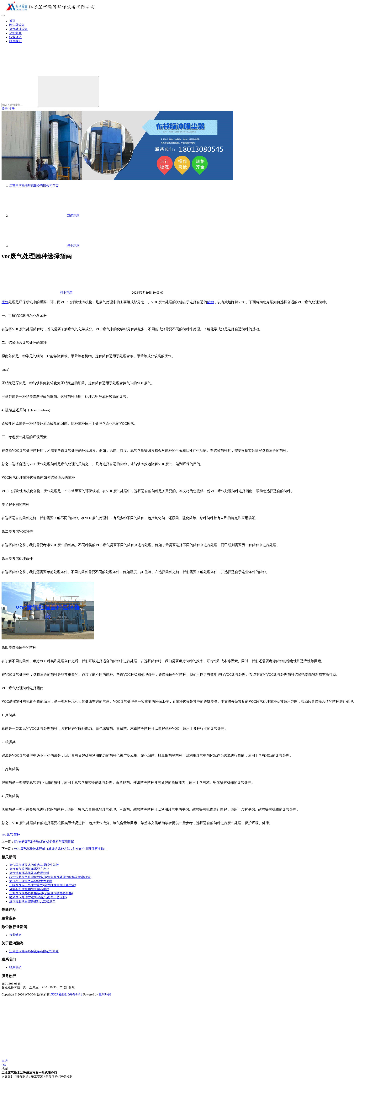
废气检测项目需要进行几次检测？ (32, 901)
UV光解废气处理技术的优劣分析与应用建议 (44, 841)
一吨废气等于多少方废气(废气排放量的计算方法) (42, 885)
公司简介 (15, 33)
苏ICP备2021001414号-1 (66, 994)
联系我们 (15, 41)
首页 (12, 21)
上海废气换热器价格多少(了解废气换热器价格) (41, 893)
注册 (11, 108)
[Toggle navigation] (3, 15)
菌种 (210, 302)
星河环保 (105, 994)
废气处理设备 (18, 29)
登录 (5, 108)
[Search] (68, 91)
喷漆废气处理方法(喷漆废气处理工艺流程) (38, 897)
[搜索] (30, 74)
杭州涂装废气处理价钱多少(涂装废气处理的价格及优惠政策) (50, 877)
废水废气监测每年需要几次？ (29, 869)
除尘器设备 (17, 25)
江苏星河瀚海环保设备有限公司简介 (34, 951)
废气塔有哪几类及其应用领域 (29, 873)
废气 (5, 302)
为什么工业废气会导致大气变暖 (30, 881)
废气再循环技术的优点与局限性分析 (34, 865)
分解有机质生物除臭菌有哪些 (29, 889)
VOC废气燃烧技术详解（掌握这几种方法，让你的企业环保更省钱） (60, 848)
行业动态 (15, 37)
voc (4, 834)
